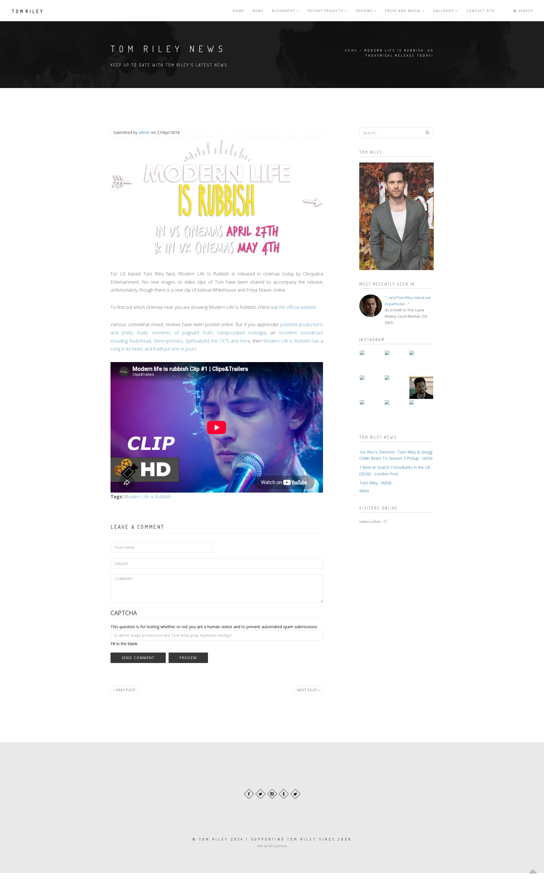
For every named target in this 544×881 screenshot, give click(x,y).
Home (238, 10)
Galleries (444, 10)
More (364, 490)
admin (144, 132)
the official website (297, 307)
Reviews (365, 10)
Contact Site (480, 10)
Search (525, 10)
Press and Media (403, 10)
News (258, 10)
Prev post (125, 690)
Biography (284, 10)
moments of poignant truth (182, 333)
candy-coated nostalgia (241, 333)
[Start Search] (427, 132)
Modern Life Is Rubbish (147, 496)
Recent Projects (326, 10)
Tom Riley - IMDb (375, 483)
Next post (307, 690)
